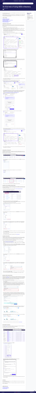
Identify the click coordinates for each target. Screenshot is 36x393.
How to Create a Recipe (5, 388)
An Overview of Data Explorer (6, 387)
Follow (3, 9)
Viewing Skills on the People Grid (6, 19)
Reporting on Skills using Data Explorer (6, 21)
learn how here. (18, 234)
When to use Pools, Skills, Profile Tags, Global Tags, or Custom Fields (30, 17)
